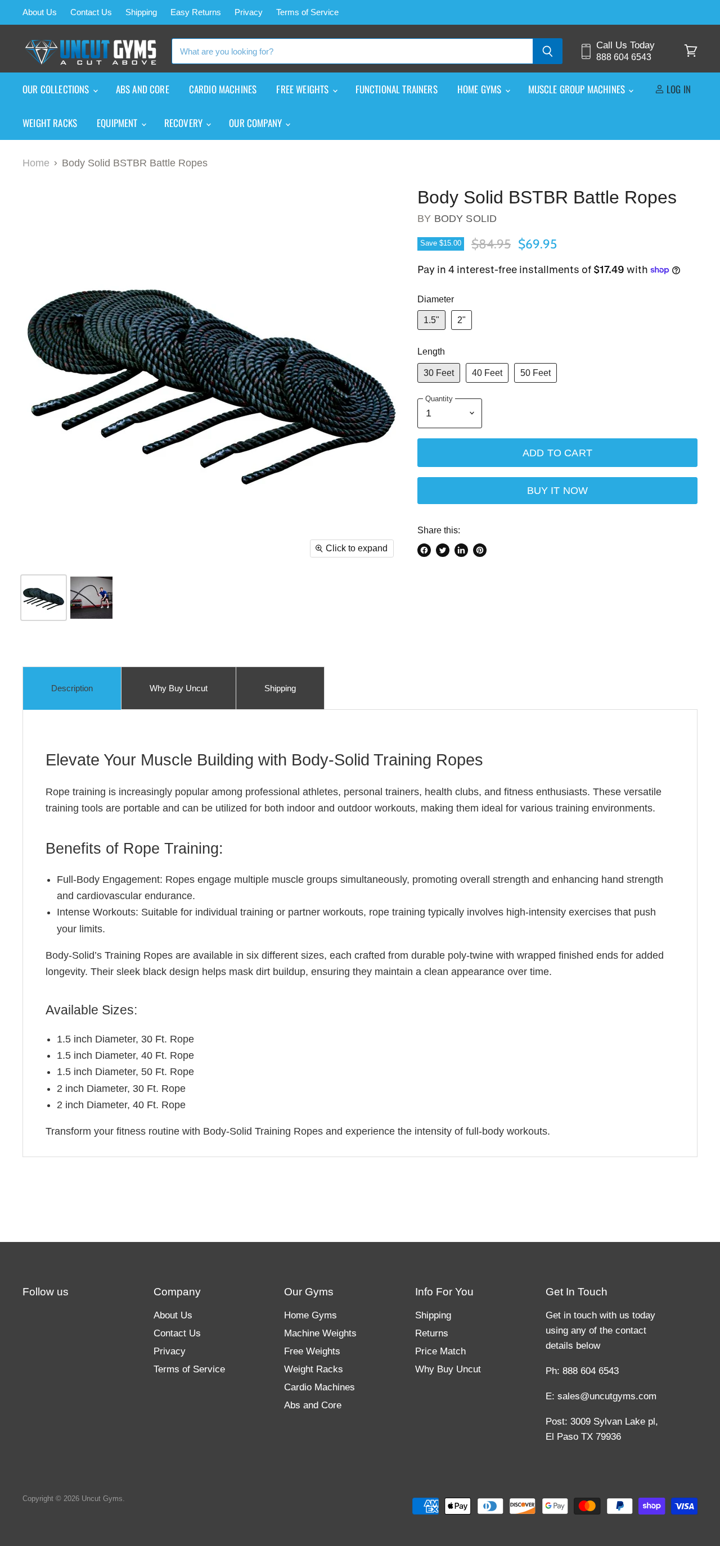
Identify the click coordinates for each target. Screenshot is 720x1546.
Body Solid (465, 218)
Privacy (249, 12)
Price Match (440, 1351)
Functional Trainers (397, 89)
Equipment (118, 123)
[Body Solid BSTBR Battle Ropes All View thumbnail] (43, 597)
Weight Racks (49, 123)
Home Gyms (480, 89)
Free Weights (303, 89)
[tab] (72, 688)
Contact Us (91, 12)
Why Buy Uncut (448, 1369)
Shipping (141, 12)
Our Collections (57, 89)
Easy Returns (195, 12)
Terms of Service (307, 12)
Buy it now (557, 490)
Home (36, 163)
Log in (677, 89)
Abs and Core (142, 89)
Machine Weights (320, 1333)
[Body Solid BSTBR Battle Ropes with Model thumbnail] (91, 597)
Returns (431, 1333)
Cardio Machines (223, 89)
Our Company (256, 123)
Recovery (184, 123)
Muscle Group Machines (578, 89)
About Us (39, 12)
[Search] (547, 51)
